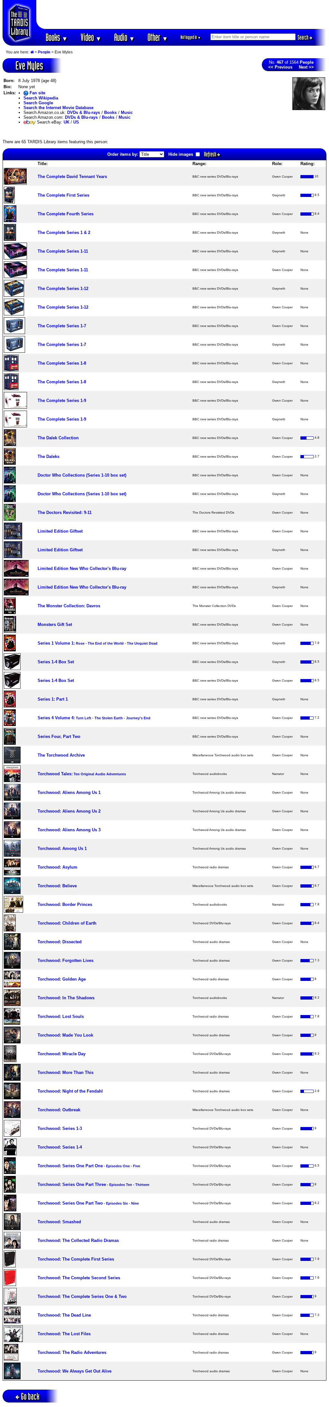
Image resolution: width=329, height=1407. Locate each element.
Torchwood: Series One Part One (89, 1165)
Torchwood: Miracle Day (61, 1053)
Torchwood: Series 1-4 (60, 1147)
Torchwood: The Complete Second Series (79, 1277)
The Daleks (48, 456)
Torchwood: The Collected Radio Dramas (78, 1240)
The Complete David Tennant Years (72, 176)
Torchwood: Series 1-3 (60, 1128)
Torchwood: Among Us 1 (62, 848)
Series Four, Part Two (59, 736)
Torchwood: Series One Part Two (88, 1203)
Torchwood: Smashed (59, 1221)
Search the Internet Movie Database (58, 107)
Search (303, 37)
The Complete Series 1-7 (62, 325)
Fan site (36, 92)
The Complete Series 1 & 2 (64, 232)
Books (57, 37)
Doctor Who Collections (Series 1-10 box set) (82, 475)
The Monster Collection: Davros (69, 605)
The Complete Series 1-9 (62, 400)
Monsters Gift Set (55, 624)
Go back (30, 1396)
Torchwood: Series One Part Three (93, 1184)
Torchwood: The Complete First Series (76, 1259)
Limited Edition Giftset (60, 531)
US (76, 122)
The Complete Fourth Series (65, 213)
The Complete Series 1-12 (63, 288)
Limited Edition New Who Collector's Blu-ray (82, 568)
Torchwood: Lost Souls (61, 1016)
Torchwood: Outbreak (59, 1109)
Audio (124, 37)
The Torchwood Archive (61, 755)
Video (91, 37)
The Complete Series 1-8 (62, 363)
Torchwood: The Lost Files (64, 1333)
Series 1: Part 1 (53, 699)
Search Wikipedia (40, 98)
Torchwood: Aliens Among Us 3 (69, 829)
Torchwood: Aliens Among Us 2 (69, 811)
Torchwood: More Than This (65, 1072)
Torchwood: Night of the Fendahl (70, 1091)
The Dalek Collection (58, 437)
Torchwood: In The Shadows (66, 997)
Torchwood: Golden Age (62, 979)
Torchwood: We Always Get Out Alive (74, 1371)
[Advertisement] (181, 14)
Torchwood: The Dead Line (64, 1315)
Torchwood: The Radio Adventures (72, 1352)
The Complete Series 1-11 (63, 251)
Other (157, 37)
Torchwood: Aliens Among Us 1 (69, 792)
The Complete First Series (63, 195)
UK (66, 122)
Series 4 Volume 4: (94, 717)
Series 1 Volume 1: (97, 643)
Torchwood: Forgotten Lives (65, 960)
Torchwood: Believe (57, 885)
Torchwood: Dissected (60, 941)
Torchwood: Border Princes (65, 904)
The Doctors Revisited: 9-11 (65, 512)
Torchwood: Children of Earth (67, 923)
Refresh (210, 154)
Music (127, 112)
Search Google (38, 102)
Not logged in (191, 37)
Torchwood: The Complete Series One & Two (82, 1296)
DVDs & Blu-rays (83, 112)
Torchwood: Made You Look (65, 1035)
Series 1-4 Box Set (56, 661)
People (44, 52)
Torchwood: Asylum (57, 867)
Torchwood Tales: (82, 773)
